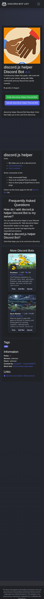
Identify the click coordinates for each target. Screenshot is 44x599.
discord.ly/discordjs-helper (23, 366)
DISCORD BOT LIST (18, 4)
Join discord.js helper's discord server (20, 376)
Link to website (14, 168)
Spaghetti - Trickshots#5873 (25, 364)
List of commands (15, 166)
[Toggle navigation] (38, 4)
